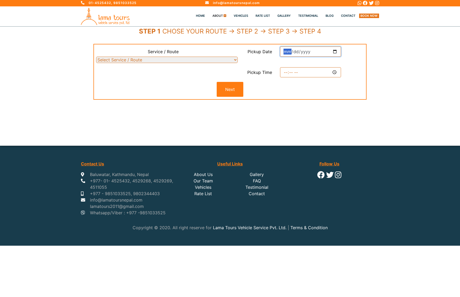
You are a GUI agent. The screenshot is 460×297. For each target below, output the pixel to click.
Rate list (263, 16)
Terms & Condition (309, 227)
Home (200, 16)
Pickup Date (260, 51)
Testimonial (308, 16)
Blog (330, 16)
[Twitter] (371, 3)
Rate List (203, 193)
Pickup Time (259, 72)
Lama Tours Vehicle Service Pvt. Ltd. (249, 227)
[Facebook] (365, 3)
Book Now (368, 16)
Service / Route (163, 51)
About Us (203, 174)
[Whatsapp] (360, 3)
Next (230, 89)
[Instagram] (377, 3)
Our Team (203, 180)
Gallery (284, 16)
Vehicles (241, 16)
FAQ (257, 180)
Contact (348, 16)
